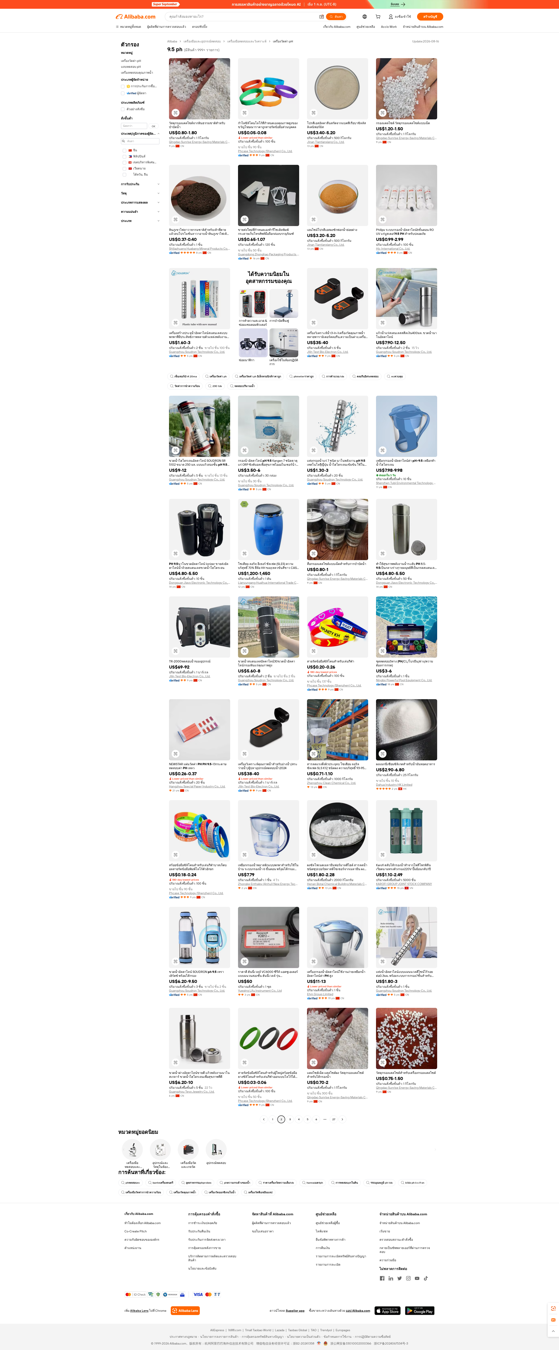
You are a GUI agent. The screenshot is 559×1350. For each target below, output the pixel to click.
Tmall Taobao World (258, 1330)
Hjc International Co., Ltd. (393, 248)
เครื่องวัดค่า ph (218, 376)
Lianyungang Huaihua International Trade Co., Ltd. (268, 582)
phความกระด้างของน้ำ (237, 1182)
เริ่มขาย (385, 1231)
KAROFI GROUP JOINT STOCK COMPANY (404, 884)
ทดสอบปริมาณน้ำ (245, 386)
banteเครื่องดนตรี (163, 1182)
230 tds (217, 386)
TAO (313, 1330)
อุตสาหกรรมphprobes (198, 1182)
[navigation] (140, 581)
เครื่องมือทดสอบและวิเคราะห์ (246, 41)
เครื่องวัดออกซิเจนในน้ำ (222, 1192)
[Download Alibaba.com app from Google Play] (420, 1310)
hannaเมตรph (315, 1182)
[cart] (379, 17)
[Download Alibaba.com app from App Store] (387, 1310)
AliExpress (217, 1330)
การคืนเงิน (323, 1248)
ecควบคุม (397, 376)
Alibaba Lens (139, 1310)
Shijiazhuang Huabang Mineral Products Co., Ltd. (199, 248)
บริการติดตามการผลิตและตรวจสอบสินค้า (212, 1258)
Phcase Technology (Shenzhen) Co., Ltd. (265, 151)
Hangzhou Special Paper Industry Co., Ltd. (197, 786)
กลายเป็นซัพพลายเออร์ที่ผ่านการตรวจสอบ (405, 1250)
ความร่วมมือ (388, 1260)
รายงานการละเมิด (328, 1264)
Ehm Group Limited (320, 994)
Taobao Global (297, 1330)
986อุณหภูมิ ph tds (382, 1182)
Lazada (279, 1330)
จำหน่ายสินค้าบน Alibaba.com (400, 1223)
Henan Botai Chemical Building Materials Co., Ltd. (337, 884)
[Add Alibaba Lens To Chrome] (185, 1310)
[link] (553, 1308)
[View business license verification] (319, 1343)
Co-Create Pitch (135, 1231)
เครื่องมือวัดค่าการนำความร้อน (143, 1192)
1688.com (234, 1330)
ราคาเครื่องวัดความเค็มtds (278, 1182)
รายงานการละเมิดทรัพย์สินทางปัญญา (341, 1256)
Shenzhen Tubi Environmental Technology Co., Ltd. (406, 483)
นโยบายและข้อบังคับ (202, 1268)
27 (333, 1119)
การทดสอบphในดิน (347, 1182)
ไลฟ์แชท (322, 1231)
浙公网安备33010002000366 (350, 1343)
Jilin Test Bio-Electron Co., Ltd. (327, 352)
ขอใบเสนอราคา (263, 1231)
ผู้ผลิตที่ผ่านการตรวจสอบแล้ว (271, 1223)
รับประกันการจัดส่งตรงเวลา (207, 1239)
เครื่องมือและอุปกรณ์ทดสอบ (202, 41)
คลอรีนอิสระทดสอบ (368, 376)
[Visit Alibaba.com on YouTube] (417, 1278)
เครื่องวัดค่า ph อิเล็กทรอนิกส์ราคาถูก (260, 376)
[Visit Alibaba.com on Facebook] (382, 1278)
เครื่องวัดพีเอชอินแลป (260, 1192)
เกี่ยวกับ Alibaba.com (138, 1214)
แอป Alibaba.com (358, 1310)
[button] (321, 16)
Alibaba (172, 41)
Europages (343, 1330)
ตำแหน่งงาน (132, 1248)
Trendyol (326, 1330)
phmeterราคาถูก (304, 376)
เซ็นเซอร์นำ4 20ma (185, 376)
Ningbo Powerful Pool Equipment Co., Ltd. (404, 680)
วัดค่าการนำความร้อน (187, 386)
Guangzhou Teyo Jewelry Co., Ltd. (191, 1091)
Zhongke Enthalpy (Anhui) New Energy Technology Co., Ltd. (268, 884)
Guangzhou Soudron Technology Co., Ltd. (197, 352)
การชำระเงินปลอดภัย (202, 1223)
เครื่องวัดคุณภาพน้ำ (185, 1192)
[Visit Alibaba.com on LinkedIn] (390, 1278)
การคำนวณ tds (335, 376)
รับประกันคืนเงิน (199, 1231)
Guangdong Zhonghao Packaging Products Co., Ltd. (268, 254)
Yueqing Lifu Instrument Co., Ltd (260, 990)
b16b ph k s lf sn (414, 1182)
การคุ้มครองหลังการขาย (204, 1248)
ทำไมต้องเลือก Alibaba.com (142, 1223)
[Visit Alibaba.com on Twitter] (399, 1278)
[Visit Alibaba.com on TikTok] (425, 1278)
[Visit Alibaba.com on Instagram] (408, 1278)
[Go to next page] (342, 1119)
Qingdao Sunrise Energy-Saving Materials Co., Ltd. (199, 142)
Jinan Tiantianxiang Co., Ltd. (325, 142)
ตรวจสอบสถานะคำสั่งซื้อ (396, 1239)
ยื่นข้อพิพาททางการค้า (330, 1239)
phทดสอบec (133, 1182)
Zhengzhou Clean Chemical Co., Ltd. (331, 783)
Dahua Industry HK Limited (394, 784)
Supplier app (295, 1310)
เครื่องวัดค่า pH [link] (283, 41)
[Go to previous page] (264, 1119)
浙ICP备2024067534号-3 (391, 1343)
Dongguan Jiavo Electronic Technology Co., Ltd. (199, 582)
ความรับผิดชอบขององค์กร (141, 1239)
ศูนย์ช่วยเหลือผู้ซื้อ (328, 1223)
